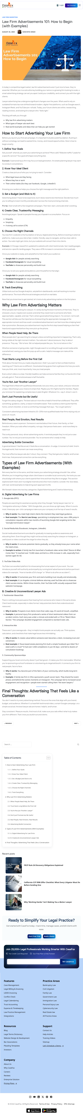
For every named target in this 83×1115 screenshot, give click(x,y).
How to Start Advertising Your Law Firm (21, 765)
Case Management (11, 985)
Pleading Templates (12, 1046)
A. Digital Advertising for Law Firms (22, 833)
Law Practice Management (14, 1012)
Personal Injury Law (51, 1004)
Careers (7, 1072)
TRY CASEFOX (68, 962)
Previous (8, 723)
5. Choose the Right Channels (20, 788)
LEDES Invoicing (10, 993)
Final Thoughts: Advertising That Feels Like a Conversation (28, 843)
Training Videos (49, 1038)
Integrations (9, 1016)
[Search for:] (17, 744)
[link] (26, 32)
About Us (7, 1064)
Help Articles (48, 1034)
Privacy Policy (56, 1104)
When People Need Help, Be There (22, 802)
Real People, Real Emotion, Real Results (24, 820)
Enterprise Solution (11, 1079)
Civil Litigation (48, 989)
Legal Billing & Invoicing (13, 989)
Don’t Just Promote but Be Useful (21, 815)
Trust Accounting (11, 1004)
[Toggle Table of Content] (47, 757)
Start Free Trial (34, 936)
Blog (6, 1030)
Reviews (7, 1075)
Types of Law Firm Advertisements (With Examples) (25, 829)
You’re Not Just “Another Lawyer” (21, 811)
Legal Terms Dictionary (13, 1034)
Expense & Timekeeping (13, 1008)
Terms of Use (44, 1104)
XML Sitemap (69, 1104)
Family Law (47, 993)
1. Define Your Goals (17, 770)
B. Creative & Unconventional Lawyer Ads (24, 838)
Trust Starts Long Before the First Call (23, 806)
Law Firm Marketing (10, 17)
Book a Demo (49, 936)
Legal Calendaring (11, 1000)
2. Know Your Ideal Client (19, 774)
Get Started (71, 5)
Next (76, 723)
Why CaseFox (9, 1068)
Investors (7, 1049)
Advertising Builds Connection (20, 824)
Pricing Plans (10, 1083)
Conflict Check (9, 997)
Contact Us (47, 1030)
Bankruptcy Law (49, 985)
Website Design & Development (17, 1038)
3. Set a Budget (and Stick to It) (21, 779)
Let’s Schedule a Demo (53, 1046)
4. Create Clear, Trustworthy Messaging (23, 783)
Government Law (50, 997)
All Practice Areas (50, 1016)
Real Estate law (49, 1012)
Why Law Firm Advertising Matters (19, 797)
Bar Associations (10, 1042)
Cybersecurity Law (50, 1008)
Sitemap (46, 1042)
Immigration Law (50, 1000)
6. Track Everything (17, 792)
